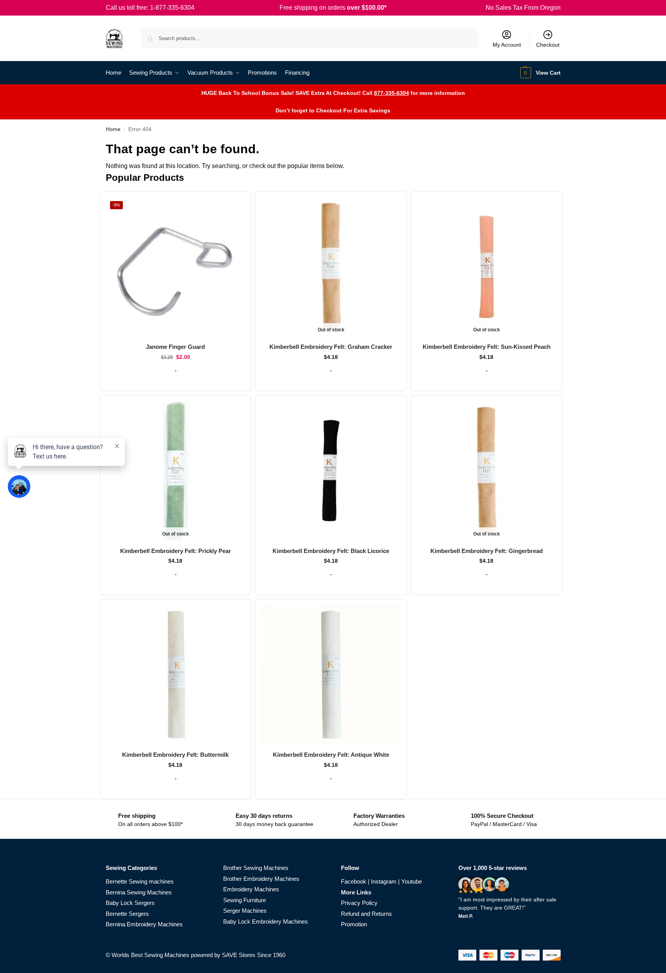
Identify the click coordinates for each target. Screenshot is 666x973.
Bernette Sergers (127, 913)
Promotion (354, 924)
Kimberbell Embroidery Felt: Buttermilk (175, 754)
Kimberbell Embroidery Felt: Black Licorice (331, 551)
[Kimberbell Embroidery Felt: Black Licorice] (330, 471)
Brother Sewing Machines (255, 867)
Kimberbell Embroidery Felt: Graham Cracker (330, 346)
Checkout (547, 45)
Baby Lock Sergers (130, 903)
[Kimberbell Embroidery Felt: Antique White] (330, 674)
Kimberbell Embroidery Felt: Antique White (331, 754)
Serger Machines (245, 910)
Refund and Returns (366, 913)
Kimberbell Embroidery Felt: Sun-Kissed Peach (487, 346)
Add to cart (175, 383)
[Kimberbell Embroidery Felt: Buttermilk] (175, 674)
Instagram (384, 881)
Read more (331, 383)
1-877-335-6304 (172, 7)
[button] (539, 72)
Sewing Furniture (244, 900)
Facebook (353, 881)
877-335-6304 (391, 93)
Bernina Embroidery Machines (144, 924)
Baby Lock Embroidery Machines (265, 921)
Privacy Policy (359, 903)
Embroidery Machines (251, 889)
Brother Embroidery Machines (261, 878)
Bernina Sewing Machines (139, 892)
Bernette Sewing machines (140, 881)
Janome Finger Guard (175, 346)
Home (113, 129)
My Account (507, 45)
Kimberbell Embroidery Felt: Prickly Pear (175, 551)
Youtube (411, 881)
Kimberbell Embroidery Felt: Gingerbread (486, 551)
